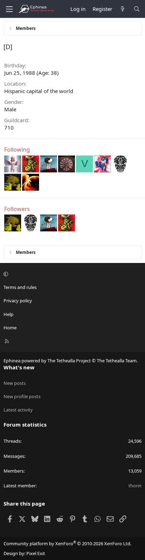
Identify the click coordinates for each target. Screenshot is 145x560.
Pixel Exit (35, 553)
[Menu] (9, 9)
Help (8, 314)
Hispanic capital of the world (38, 90)
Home (10, 327)
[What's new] (123, 9)
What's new (19, 367)
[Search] (137, 9)
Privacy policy (18, 300)
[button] (71, 274)
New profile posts (22, 396)
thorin (134, 485)
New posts (15, 383)
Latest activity (18, 410)
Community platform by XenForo (67, 543)
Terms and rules (20, 287)
